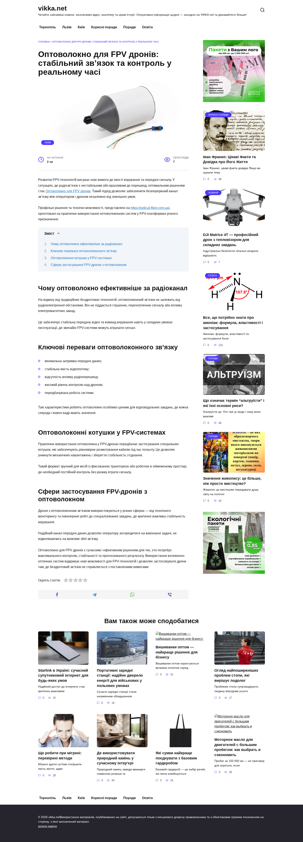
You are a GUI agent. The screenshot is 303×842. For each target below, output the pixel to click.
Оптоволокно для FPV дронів (68, 191)
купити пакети (47, 826)
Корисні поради (104, 27)
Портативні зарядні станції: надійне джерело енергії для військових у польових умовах (120, 678)
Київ (81, 27)
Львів (67, 27)
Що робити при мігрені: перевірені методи (59, 755)
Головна (44, 41)
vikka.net (52, 8)
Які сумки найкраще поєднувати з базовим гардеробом (176, 758)
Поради (129, 27)
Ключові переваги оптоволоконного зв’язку (84, 251)
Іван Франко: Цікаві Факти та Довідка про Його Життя (229, 159)
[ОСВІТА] (234, 309)
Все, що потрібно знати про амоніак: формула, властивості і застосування (233, 322)
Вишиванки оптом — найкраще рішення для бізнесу (177, 652)
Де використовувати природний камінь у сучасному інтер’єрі (116, 758)
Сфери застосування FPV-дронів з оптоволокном (88, 265)
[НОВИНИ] (234, 226)
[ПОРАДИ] (234, 392)
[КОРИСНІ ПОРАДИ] (234, 148)
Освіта (147, 27)
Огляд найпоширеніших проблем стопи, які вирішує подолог (236, 675)
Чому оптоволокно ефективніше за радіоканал (86, 244)
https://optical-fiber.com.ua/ (150, 208)
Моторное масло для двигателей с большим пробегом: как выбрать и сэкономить (237, 747)
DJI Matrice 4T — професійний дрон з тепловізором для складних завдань (230, 239)
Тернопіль (47, 27)
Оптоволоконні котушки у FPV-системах (81, 258)
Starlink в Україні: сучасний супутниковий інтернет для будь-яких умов (63, 675)
